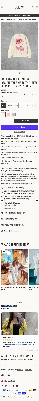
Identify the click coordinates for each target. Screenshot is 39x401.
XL (22, 105)
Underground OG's (11, 19)
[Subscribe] (35, 365)
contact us (10, 196)
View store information (9, 208)
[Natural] (3, 115)
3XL (33, 105)
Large (16, 105)
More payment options (19, 131)
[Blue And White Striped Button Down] (14, 267)
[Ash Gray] (14, 115)
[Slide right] (21, 73)
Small (3, 105)
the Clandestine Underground (13, 397)
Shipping (3, 92)
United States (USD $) (9, 381)
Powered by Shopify (27, 397)
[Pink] (8, 115)
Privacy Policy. (28, 369)
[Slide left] (17, 73)
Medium (10, 105)
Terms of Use (20, 369)
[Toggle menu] (2, 7)
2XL (27, 105)
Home (2, 19)
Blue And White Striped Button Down (13, 287)
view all (19, 302)
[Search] (33, 7)
